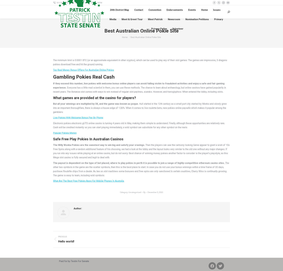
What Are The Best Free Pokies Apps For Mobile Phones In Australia (88, 181)
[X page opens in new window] (219, 3)
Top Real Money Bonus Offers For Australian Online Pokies (83, 70)
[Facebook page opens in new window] (214, 3)
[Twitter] (220, 266)
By (144, 192)
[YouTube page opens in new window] (228, 3)
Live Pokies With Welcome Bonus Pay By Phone (78, 117)
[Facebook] (212, 266)
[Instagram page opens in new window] (223, 3)
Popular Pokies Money (65, 133)
